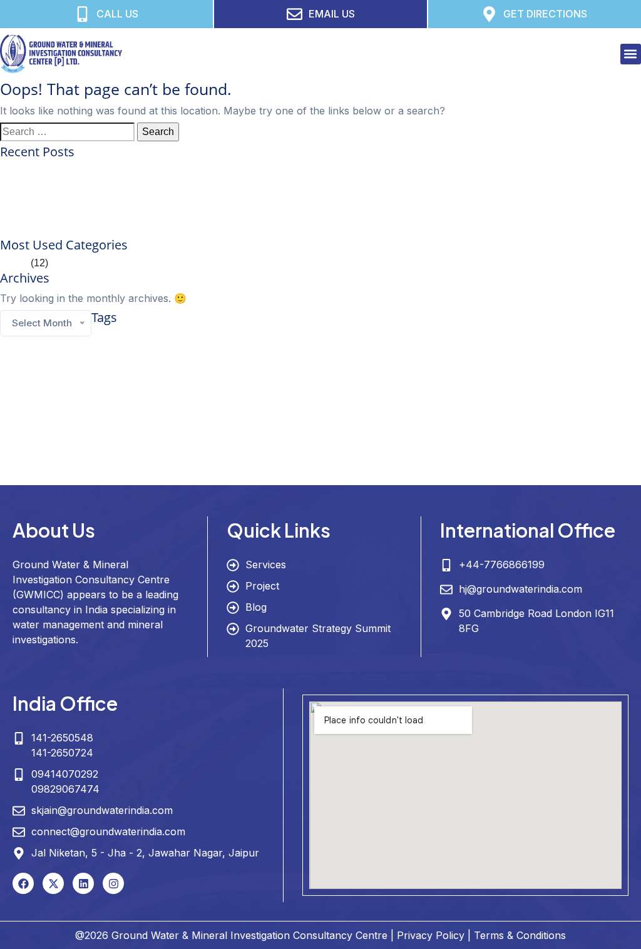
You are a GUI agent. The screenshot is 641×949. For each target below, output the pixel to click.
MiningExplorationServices (430, 428)
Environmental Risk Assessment (128, 354)
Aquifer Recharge (193, 338)
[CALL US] (82, 14)
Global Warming (496, 354)
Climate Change (336, 336)
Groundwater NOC (449, 400)
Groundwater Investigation (541, 374)
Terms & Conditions (520, 935)
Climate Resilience (424, 337)
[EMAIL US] (294, 14)
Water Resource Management (146, 474)
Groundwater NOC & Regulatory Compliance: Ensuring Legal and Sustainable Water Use (198, 184)
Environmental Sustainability (292, 354)
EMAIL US (332, 14)
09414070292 (64, 774)
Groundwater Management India (263, 400)
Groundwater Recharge (586, 400)
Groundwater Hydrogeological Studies (423, 375)
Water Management (544, 449)
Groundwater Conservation (88, 372)
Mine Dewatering (277, 428)
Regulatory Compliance (65, 450)
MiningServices (496, 428)
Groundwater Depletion (215, 375)
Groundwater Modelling (366, 399)
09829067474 (65, 789)
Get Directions (545, 14)
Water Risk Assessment (389, 475)
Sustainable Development (141, 450)
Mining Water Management (561, 428)
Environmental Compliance (509, 338)
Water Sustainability (458, 475)
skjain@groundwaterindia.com (102, 810)
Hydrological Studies (218, 428)
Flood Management (366, 354)
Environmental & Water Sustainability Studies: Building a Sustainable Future (169, 199)
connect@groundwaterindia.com (108, 831)
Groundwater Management (106, 397)
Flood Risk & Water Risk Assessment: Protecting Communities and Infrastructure (178, 214)
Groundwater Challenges (560, 354)
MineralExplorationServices (346, 428)
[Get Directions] (489, 14)
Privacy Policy (430, 935)
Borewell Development (256, 338)
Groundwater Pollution (514, 400)
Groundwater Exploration (307, 374)
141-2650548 (62, 737)
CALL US (117, 14)
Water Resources (283, 471)
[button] (630, 54)
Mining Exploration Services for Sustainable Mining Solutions (135, 169)
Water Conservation (438, 448)
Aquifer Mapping (128, 337)
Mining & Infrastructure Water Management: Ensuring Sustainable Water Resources (184, 229)
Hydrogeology (129, 424)
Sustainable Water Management (279, 448)
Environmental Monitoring (38, 354)
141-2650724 (62, 752)
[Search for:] (67, 132)
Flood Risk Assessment (433, 354)
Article (14, 263)
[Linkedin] (83, 883)
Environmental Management (595, 338)
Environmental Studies (213, 354)
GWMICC (35, 425)
